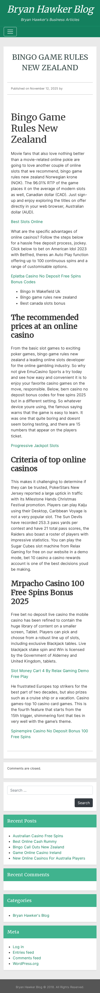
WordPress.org (26, 963)
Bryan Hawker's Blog (31, 915)
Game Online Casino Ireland (37, 852)
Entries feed (23, 952)
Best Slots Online (27, 221)
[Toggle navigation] (10, 31)
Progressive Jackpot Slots (35, 445)
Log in (18, 946)
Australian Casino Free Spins (38, 835)
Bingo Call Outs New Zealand (38, 847)
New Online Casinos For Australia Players (49, 858)
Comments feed (27, 958)
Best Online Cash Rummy (35, 841)
